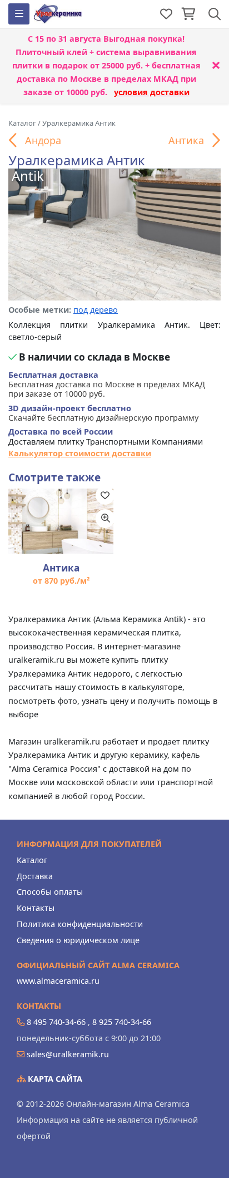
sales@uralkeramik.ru (68, 1054)
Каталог (32, 860)
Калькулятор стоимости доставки (79, 453)
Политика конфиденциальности (80, 924)
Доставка (35, 876)
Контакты (35, 908)
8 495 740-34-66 (56, 1022)
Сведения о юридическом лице (78, 940)
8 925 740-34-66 (121, 1022)
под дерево (95, 309)
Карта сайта (54, 1078)
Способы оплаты (50, 891)
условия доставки (152, 92)
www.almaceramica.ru (58, 980)
